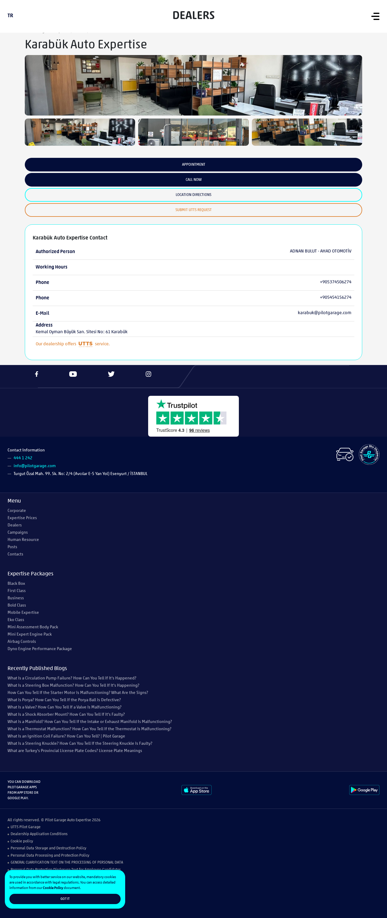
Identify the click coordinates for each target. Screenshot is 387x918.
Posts (12, 547)
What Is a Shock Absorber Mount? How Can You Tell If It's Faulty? (66, 714)
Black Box (16, 583)
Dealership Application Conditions (39, 834)
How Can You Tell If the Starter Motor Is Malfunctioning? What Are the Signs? (78, 693)
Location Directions (193, 195)
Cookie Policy (53, 888)
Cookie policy (22, 841)
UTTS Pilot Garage (26, 827)
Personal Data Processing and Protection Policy (50, 856)
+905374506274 (335, 282)
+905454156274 (335, 297)
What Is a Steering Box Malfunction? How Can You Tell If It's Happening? (73, 685)
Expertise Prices (22, 518)
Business (16, 598)
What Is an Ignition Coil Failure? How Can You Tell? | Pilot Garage (66, 736)
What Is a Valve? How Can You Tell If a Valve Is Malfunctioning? (65, 707)
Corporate (17, 511)
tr (10, 16)
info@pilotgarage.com (35, 466)
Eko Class (16, 620)
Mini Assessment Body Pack (33, 627)
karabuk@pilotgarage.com (324, 313)
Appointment (193, 165)
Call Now (194, 180)
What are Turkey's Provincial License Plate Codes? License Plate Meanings (75, 751)
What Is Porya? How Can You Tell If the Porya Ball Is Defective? (64, 700)
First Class (17, 591)
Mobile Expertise (23, 612)
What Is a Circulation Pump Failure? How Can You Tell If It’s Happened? (72, 678)
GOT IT (65, 899)
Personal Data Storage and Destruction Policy (48, 848)
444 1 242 (23, 458)
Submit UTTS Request (193, 210)
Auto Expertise (79, 820)
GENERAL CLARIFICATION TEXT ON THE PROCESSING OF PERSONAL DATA (67, 862)
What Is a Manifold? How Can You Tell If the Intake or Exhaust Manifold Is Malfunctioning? (90, 722)
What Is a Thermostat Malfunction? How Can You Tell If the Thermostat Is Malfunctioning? (89, 729)
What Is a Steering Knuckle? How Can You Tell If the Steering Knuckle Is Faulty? (80, 743)
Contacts (15, 554)
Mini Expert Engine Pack (30, 634)
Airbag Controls (22, 642)
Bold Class (17, 605)
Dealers (15, 525)
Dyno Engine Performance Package (40, 649)
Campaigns (18, 532)
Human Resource (23, 540)
